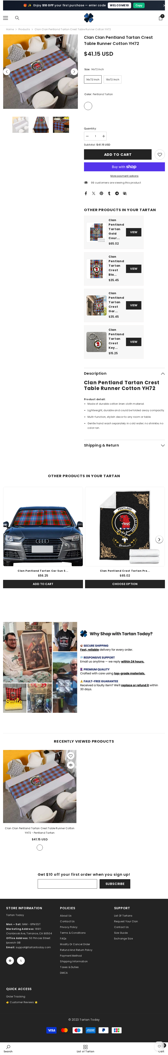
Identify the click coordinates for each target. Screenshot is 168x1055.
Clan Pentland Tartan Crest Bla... (116, 266)
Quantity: (90, 128)
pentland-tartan (40, 847)
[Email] (125, 193)
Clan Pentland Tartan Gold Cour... (116, 229)
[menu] (5, 18)
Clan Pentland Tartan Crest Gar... (116, 302)
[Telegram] (117, 193)
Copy (139, 5)
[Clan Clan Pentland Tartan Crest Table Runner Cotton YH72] (39, 786)
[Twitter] (93, 193)
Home (10, 29)
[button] (6, 71)
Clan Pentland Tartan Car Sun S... (43, 571)
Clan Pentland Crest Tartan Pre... (125, 571)
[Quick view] (70, 765)
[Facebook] (86, 193)
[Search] (17, 18)
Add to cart (118, 154)
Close (164, 5)
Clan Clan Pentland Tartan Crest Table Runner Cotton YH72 (39, 830)
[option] (40, 71)
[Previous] (8, 539)
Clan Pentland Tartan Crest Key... (116, 339)
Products (24, 29)
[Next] (159, 539)
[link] (160, 154)
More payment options (124, 176)
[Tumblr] (109, 193)
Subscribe (115, 883)
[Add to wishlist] (70, 755)
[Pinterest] (101, 193)
